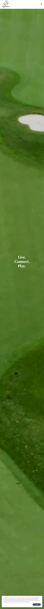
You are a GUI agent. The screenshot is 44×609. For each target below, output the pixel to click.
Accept (36, 604)
